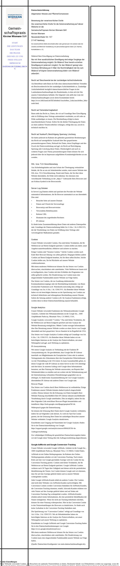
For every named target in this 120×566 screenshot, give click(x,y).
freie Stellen (15, 60)
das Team (15, 50)
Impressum (14, 63)
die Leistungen (15, 46)
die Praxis (15, 53)
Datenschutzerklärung (15, 68)
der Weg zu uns (15, 56)
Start (15, 43)
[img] (15, 16)
